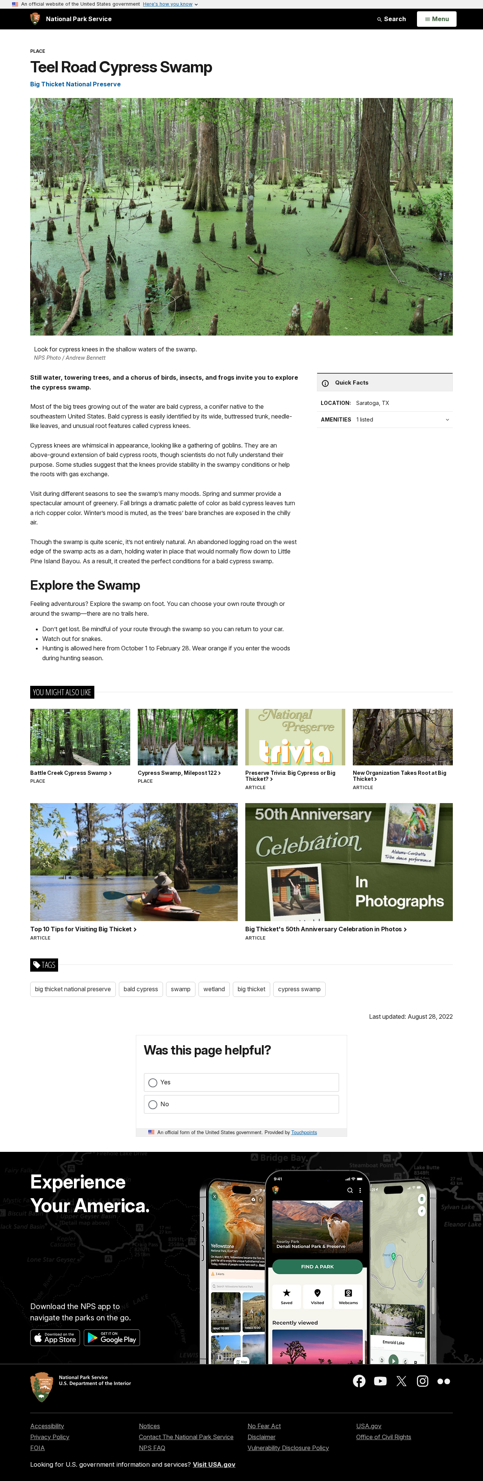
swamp (181, 989)
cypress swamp (299, 989)
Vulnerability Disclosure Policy (288, 1448)
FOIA (37, 1448)
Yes (165, 1082)
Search (394, 19)
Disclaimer (261, 1437)
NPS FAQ (152, 1448)
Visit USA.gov (214, 1464)
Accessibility (47, 1426)
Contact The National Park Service (186, 1437)
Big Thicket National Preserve (75, 84)
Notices (149, 1426)
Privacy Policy (49, 1437)
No (164, 1104)
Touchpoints (304, 1132)
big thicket (251, 989)
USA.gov (368, 1426)
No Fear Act (264, 1426)
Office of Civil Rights (383, 1437)
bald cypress (141, 989)
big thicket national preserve (73, 989)
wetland (214, 989)
